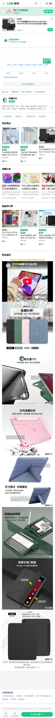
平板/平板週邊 (26, 92)
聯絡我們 (21, 699)
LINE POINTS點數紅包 (43, 696)
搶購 (50, 30)
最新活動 (19, 696)
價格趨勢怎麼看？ (12, 77)
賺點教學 (5, 699)
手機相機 (14, 92)
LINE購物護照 (29, 696)
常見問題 (13, 699)
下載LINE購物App (8, 696)
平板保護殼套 (40, 92)
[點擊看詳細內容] (10, 135)
